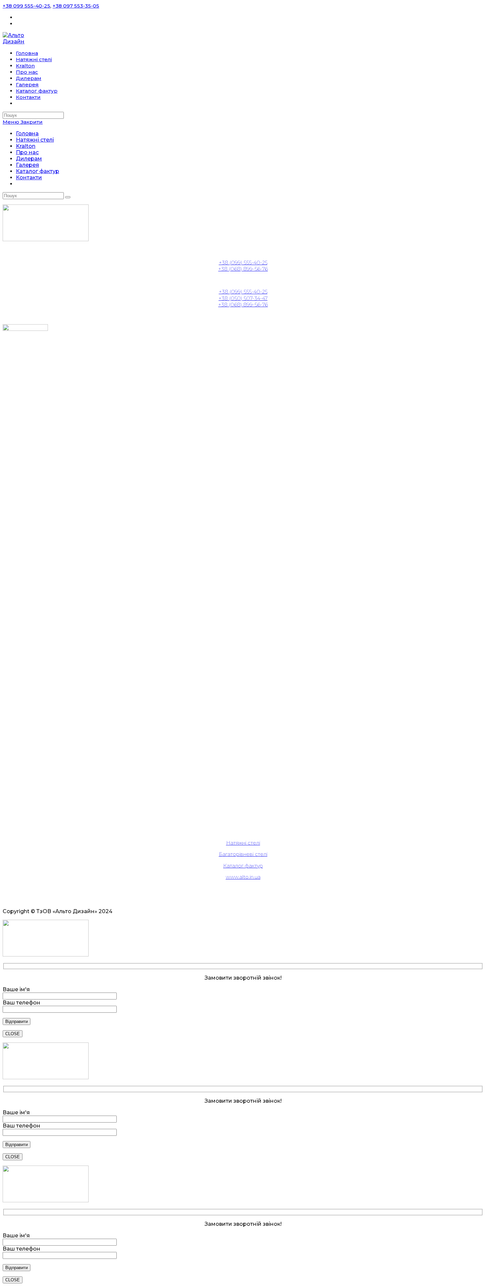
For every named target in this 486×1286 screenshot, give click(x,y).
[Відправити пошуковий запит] (67, 197)
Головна (27, 133)
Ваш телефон (21, 1002)
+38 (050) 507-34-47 (243, 298)
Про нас (27, 152)
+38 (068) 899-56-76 (243, 269)
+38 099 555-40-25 (26, 6)
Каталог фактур (37, 171)
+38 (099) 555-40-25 (243, 262)
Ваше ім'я (16, 989)
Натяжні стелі (35, 140)
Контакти (29, 177)
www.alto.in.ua (243, 877)
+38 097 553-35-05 (76, 6)
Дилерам (29, 158)
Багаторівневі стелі (243, 854)
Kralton (25, 146)
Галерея (27, 165)
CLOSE (12, 1033)
